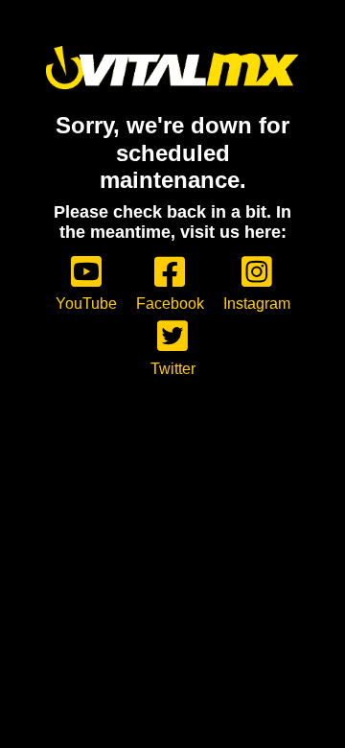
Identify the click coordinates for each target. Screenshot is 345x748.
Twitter (173, 369)
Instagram (256, 303)
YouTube (86, 303)
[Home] (172, 66)
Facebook (170, 303)
